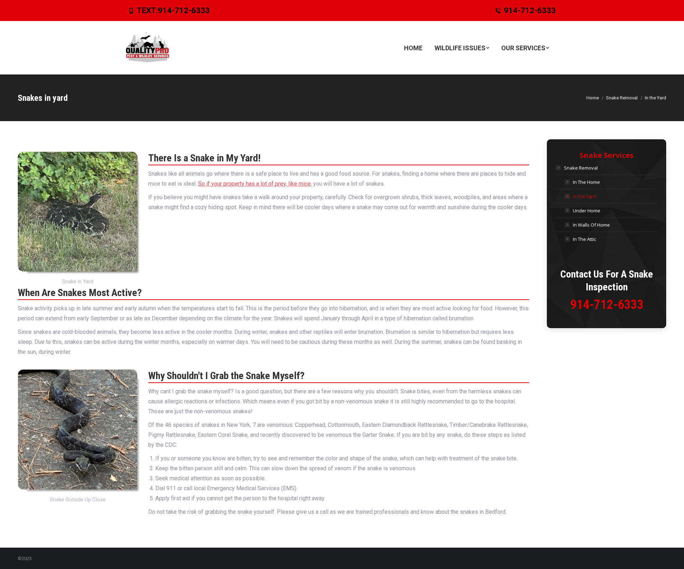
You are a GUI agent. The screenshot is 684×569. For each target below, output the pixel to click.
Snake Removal (581, 168)
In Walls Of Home (591, 225)
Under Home (586, 210)
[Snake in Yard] (78, 211)
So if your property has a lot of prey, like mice (254, 183)
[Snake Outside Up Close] (78, 429)
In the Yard (584, 196)
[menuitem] (413, 48)
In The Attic (584, 239)
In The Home (586, 182)
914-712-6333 (184, 10)
